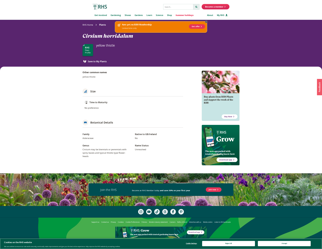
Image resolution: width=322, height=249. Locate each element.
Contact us (105, 222)
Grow (225, 139)
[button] (319, 87)
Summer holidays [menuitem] (185, 15)
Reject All (228, 243)
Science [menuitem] (159, 15)
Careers (172, 222)
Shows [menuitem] (128, 15)
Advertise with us (195, 222)
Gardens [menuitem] (139, 15)
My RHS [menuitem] (221, 15)
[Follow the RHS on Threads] (165, 211)
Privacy (113, 222)
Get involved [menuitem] (100, 15)
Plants (102, 24)
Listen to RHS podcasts (222, 222)
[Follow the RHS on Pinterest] (181, 211)
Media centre (207, 222)
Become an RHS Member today (161, 190)
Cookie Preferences (133, 222)
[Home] (100, 7)
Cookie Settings (191, 243)
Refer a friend (182, 222)
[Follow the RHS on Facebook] (173, 211)
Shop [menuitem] (169, 15)
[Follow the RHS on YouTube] (149, 211)
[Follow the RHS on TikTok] (157, 211)
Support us (95, 222)
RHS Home (88, 24)
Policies (144, 222)
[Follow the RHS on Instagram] (141, 211)
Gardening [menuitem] (116, 15)
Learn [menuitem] (149, 15)
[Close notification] (206, 22)
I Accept (284, 243)
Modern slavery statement (158, 222)
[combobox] (178, 7)
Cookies (121, 222)
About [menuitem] (210, 15)
